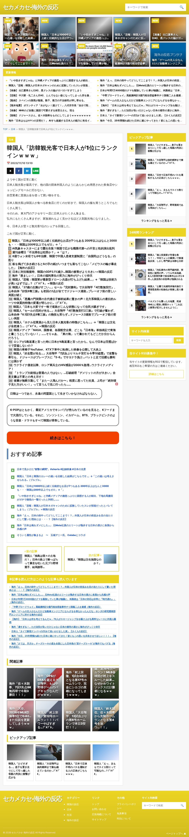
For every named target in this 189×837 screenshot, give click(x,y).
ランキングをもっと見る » (156, 220)
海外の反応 (73, 820)
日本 (13, 129)
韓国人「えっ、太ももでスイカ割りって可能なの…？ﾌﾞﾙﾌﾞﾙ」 (165, 191)
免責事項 (121, 813)
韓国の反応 (73, 804)
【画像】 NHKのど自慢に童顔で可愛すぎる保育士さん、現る (41, 110)
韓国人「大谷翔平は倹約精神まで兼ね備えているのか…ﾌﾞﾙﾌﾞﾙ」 (165, 161)
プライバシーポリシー (126, 806)
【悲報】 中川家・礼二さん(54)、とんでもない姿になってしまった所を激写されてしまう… (58, 95)
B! (27, 170)
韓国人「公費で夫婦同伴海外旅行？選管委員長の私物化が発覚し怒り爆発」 (165, 289)
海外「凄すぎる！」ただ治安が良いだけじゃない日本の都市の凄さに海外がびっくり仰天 (55, 626)
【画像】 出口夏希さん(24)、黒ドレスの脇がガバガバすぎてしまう (45, 90)
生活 (69, 814)
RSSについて (124, 818)
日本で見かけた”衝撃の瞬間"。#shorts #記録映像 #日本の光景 (51, 469)
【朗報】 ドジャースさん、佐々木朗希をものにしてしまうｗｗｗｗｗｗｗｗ (50, 115)
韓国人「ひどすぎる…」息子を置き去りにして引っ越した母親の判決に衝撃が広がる (165, 147)
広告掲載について (101, 814)
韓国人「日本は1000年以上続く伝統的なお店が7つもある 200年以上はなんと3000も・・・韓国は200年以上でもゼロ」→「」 (63, 488)
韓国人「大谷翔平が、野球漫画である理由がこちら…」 (165, 206)
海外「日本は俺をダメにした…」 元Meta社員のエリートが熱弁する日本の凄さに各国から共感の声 (65, 527)
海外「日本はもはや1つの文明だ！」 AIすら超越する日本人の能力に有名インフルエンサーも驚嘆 (61, 120)
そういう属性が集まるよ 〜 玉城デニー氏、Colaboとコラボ (51, 535)
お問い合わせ (99, 809)
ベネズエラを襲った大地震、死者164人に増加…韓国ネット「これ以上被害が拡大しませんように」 (165, 304)
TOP (5, 129)
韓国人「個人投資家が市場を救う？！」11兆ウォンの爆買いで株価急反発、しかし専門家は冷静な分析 (165, 257)
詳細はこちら (156, 373)
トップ (95, 804)
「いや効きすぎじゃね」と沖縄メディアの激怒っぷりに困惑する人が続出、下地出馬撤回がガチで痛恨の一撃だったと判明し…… (78, 80)
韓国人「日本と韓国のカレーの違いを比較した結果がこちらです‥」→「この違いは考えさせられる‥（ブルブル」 (65, 478)
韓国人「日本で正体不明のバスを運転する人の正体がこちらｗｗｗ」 (165, 176)
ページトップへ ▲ (176, 833)
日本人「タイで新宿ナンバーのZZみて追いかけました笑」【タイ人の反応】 (141, 115)
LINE (36, 170)
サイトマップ (99, 819)
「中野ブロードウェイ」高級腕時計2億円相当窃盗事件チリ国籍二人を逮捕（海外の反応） (56, 606)
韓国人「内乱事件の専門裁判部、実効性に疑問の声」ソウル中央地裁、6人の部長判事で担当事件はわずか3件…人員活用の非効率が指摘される (166, 274)
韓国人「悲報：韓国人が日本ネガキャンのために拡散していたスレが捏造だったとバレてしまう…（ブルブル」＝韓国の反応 (75, 85)
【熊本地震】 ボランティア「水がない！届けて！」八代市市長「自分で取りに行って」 (56, 105)
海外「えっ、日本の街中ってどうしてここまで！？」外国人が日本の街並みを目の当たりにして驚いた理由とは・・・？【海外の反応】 (65, 517)
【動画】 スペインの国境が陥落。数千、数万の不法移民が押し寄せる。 (47, 100)
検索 (178, 340)
